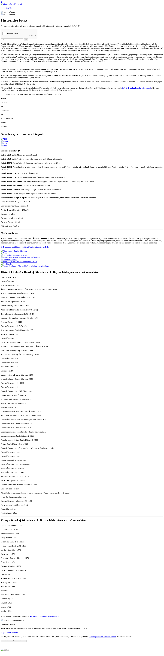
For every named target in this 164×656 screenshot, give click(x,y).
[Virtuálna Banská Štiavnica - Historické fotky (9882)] (4, 146)
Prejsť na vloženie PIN (9, 632)
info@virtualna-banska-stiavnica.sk (45, 616)
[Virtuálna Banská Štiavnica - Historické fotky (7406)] (4, 139)
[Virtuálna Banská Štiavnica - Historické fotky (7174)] (4, 143)
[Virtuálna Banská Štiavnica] (12, 4)
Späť (8, 8)
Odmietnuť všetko (19, 641)
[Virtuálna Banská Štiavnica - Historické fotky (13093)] (4, 141)
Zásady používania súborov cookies (102, 637)
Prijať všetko (6, 641)
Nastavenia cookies (124, 637)
